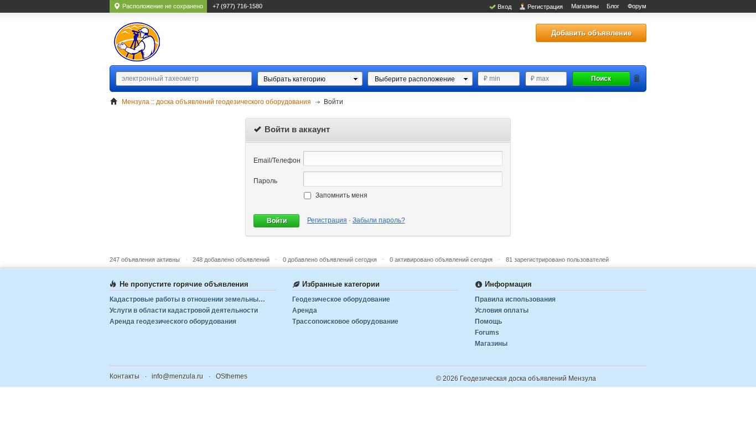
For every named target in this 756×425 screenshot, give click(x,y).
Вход (504, 6)
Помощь (488, 321)
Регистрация (545, 6)
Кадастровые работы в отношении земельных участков (193, 299)
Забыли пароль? (379, 220)
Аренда (304, 310)
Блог (613, 6)
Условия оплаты (502, 310)
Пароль (265, 181)
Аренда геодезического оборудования (173, 321)
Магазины (585, 6)
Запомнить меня (341, 195)
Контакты (124, 376)
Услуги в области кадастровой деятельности (184, 310)
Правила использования (515, 299)
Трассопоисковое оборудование (345, 321)
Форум (637, 6)
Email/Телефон (277, 160)
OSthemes (231, 376)
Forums (487, 332)
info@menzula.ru (177, 376)
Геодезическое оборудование (341, 299)
